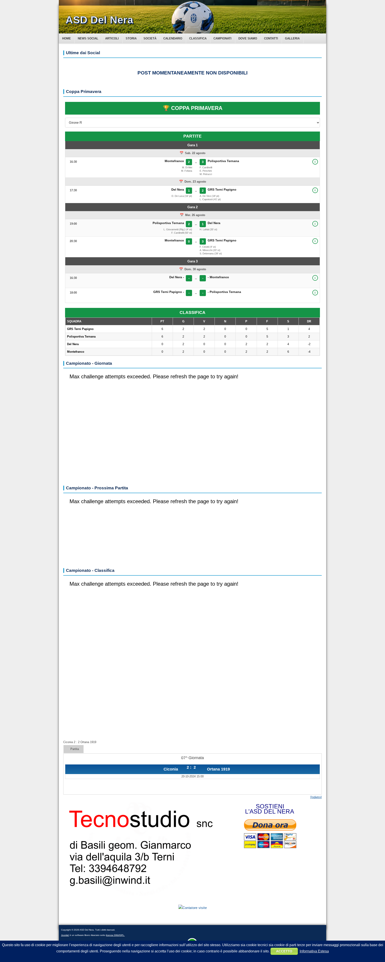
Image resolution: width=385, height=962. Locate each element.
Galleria (292, 38)
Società (149, 38)
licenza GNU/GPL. (115, 935)
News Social (88, 38)
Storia (131, 38)
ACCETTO (284, 951)
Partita (74, 749)
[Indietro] (316, 797)
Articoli (112, 38)
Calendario (172, 38)
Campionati (222, 38)
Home (66, 38)
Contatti (271, 38)
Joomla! (65, 935)
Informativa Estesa (314, 951)
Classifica (198, 38)
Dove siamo (247, 38)
